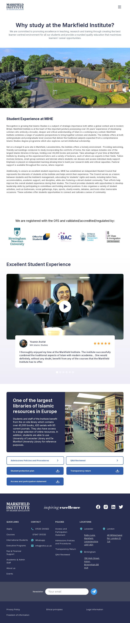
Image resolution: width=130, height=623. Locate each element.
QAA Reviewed (62, 554)
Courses (10, 534)
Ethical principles (54, 609)
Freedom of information (17, 615)
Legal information (94, 609)
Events (9, 574)
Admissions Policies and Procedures (65, 542)
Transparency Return (65, 549)
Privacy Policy (13, 609)
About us (10, 568)
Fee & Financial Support (13, 552)
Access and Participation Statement (61, 532)
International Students (17, 540)
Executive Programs (16, 545)
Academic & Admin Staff (15, 561)
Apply (9, 529)
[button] (57, 372)
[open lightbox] (65, 307)
